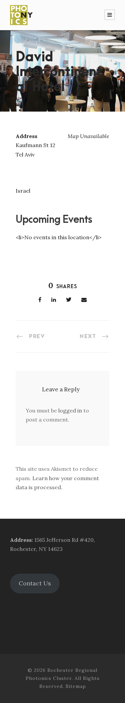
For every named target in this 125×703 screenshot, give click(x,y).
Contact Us (35, 583)
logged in (70, 410)
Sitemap (76, 686)
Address (21, 539)
